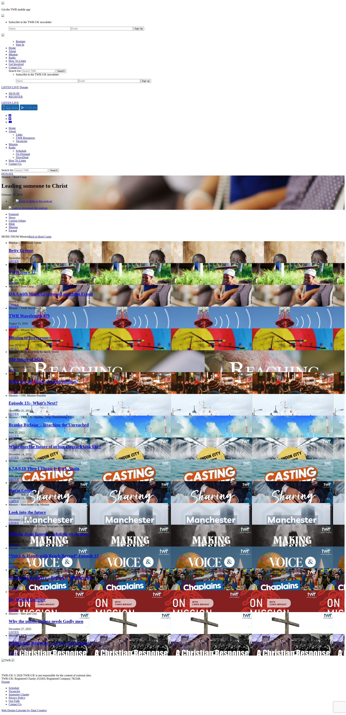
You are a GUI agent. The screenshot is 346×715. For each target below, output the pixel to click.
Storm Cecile (21, 490)
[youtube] (21, 669)
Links (19, 134)
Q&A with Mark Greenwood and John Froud (51, 294)
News (12, 217)
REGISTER (16, 96)
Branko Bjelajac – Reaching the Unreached (49, 424)
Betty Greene (21, 250)
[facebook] (11, 669)
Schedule (21, 150)
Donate (24, 87)
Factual (13, 230)
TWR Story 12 (22, 272)
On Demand (23, 154)
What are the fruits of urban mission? (43, 381)
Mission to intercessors (30, 337)
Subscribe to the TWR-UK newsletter (30, 22)
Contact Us (15, 67)
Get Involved (16, 64)
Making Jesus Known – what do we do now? (49, 534)
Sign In (20, 44)
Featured (14, 214)
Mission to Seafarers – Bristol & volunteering (51, 577)
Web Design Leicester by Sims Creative (24, 710)
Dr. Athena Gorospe (27, 599)
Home (12, 47)
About (12, 51)
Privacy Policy (17, 697)
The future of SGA (26, 359)
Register (20, 41)
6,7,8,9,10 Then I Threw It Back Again (44, 468)
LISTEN (14, 261)
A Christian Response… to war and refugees (49, 643)
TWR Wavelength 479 (29, 315)
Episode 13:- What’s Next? (33, 403)
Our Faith (14, 701)
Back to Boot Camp (40, 236)
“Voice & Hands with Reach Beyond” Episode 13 (54, 555)
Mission (13, 54)
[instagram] (16, 669)
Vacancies (21, 141)
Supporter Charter (19, 694)
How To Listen (17, 60)
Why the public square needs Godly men (46, 621)
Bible (12, 224)
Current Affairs (17, 220)
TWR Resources (25, 137)
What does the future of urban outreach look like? (55, 446)
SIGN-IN (14, 93)
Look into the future (27, 512)
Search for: (15, 70)
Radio (12, 57)
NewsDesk (22, 157)
